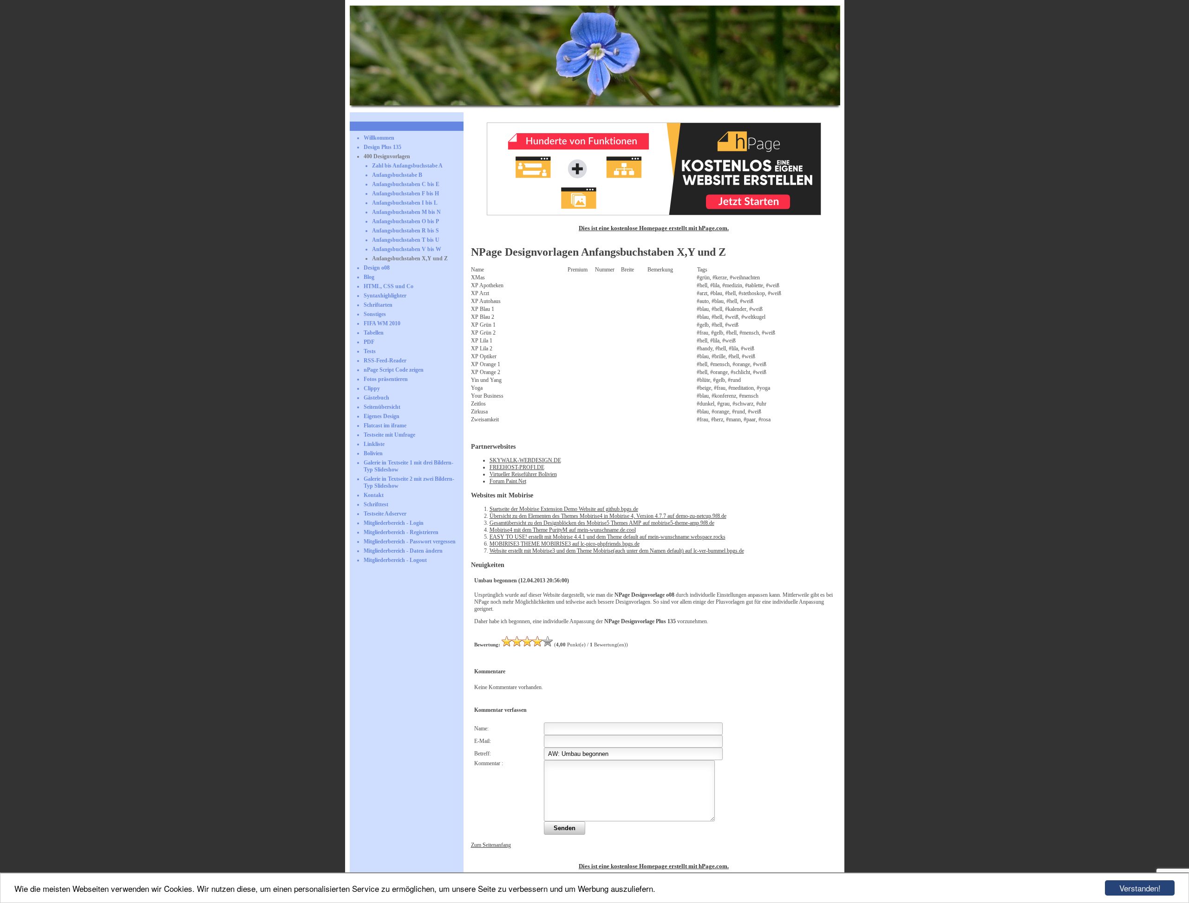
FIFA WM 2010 (382, 323)
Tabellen (374, 332)
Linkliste (374, 444)
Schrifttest (376, 504)
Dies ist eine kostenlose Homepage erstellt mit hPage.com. (654, 228)
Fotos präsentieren (386, 379)
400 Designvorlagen (387, 156)
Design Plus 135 (382, 147)
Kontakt (374, 495)
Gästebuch (376, 397)
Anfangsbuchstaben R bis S (405, 230)
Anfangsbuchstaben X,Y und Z (410, 258)
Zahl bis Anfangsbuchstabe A (407, 165)
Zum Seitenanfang (491, 845)
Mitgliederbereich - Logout (395, 560)
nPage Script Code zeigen (394, 370)
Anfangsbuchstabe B (397, 175)
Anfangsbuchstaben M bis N (406, 212)
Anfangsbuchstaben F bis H (405, 193)
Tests (370, 351)
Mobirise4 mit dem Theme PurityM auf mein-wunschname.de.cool (563, 530)
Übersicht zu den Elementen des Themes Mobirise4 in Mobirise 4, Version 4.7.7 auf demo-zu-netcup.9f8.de (608, 516)
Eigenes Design (381, 416)
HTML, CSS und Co (388, 286)
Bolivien (373, 453)
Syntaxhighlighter (385, 295)
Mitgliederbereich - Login (394, 523)
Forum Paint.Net (508, 481)
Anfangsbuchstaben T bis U (405, 240)
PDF (369, 342)
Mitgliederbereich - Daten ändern (403, 551)
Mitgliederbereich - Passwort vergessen (410, 541)
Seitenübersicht (382, 407)
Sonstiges (375, 314)
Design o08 (377, 267)
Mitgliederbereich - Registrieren (401, 532)
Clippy (372, 388)
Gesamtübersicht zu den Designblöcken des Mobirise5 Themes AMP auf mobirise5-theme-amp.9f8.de (602, 523)
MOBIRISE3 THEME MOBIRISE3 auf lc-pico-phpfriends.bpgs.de (565, 544)
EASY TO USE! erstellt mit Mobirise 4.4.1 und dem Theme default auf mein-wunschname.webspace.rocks (607, 537)
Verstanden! (1140, 888)
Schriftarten (378, 305)
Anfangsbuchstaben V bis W (406, 249)
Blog (369, 277)
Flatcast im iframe (385, 425)
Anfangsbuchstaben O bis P (405, 221)
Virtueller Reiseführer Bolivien (523, 474)
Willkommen (379, 138)
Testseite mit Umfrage (389, 435)
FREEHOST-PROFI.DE (517, 467)
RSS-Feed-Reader (385, 360)
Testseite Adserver (385, 513)
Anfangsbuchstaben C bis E (405, 184)
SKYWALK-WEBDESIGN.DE (525, 460)
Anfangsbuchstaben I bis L (405, 203)
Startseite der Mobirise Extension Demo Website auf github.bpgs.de (564, 509)
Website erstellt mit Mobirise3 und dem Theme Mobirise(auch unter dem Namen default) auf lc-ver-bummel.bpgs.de (617, 551)
